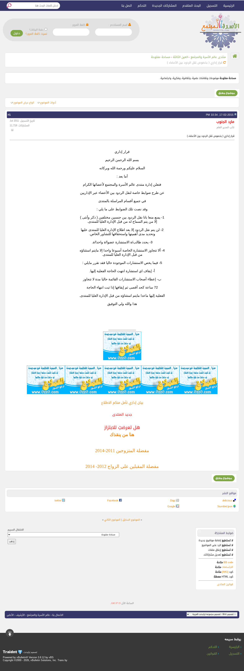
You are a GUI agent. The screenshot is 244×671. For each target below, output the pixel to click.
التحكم (142, 6)
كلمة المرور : (78, 24)
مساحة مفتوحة (160, 57)
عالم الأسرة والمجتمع (38, 615)
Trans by (62, 660)
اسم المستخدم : (118, 24)
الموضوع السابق (131, 519)
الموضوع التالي (112, 519)
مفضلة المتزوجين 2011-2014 (122, 450)
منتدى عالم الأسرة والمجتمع (208, 57)
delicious (227, 500)
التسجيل (212, 6)
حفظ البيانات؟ (36, 29)
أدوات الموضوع (48, 102)
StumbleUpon (224, 506)
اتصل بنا (126, 6)
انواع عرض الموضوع (24, 102)
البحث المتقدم (191, 6)
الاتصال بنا (57, 615)
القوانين (212, 654)
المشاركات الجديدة (164, 6)
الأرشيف (20, 615)
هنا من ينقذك (122, 434)
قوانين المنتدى (225, 584)
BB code (228, 562)
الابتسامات (227, 567)
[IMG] (225, 571)
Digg (172, 500)
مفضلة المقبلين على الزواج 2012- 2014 (122, 466)
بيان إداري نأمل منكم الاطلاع (122, 402)
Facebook (112, 500)
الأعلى (10, 615)
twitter (58, 500)
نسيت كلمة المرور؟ (36, 33)
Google (171, 506)
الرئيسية (228, 6)
